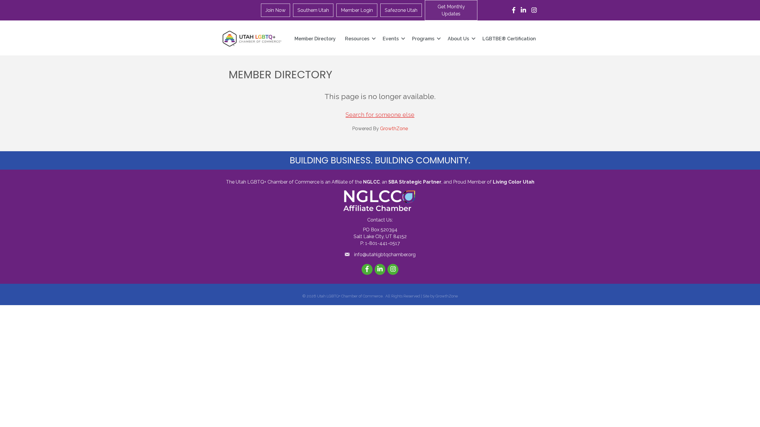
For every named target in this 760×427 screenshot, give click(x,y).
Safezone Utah (401, 10)
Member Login (357, 10)
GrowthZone (394, 128)
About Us (458, 39)
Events (391, 39)
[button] (451, 10)
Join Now (275, 10)
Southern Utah (313, 10)
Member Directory (315, 39)
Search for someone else (380, 114)
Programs (423, 39)
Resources (357, 39)
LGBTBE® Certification (509, 39)
